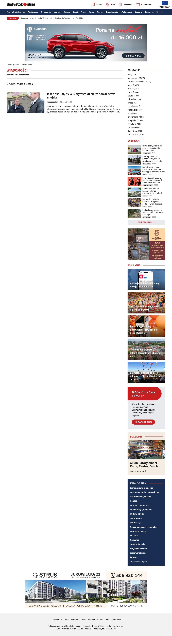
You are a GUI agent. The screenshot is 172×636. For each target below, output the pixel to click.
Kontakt (91, 620)
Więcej (159, 12)
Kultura (67, 12)
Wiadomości (33, 12)
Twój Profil (116, 620)
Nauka (99, 12)
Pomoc (100, 620)
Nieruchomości (112, 12)
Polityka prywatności (57, 626)
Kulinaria (132, 127)
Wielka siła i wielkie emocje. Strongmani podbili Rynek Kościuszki (153, 201)
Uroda (130, 103)
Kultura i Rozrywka (136, 81)
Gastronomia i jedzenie (140, 496)
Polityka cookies (74, 626)
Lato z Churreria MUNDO (39, 18)
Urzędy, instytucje (138, 553)
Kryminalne (133, 117)
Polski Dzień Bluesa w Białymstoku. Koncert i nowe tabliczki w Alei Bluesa (152, 180)
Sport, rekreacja (137, 544)
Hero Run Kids (77, 18)
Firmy (113, 4)
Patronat (74, 620)
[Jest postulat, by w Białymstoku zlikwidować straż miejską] (25, 102)
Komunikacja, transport (141, 509)
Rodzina (131, 106)
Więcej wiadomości (145, 222)
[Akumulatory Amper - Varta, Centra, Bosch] (146, 449)
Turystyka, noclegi (138, 548)
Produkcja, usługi (138, 531)
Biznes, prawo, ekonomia (141, 488)
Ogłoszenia (128, 4)
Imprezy (99, 4)
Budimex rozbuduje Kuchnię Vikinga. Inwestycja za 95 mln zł (152, 191)
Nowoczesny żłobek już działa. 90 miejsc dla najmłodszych (152, 148)
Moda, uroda (136, 518)
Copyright (87, 626)
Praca (83, 12)
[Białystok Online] (21, 4)
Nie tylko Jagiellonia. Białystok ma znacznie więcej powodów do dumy (153, 169)
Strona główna (13, 65)
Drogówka (132, 120)
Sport (75, 12)
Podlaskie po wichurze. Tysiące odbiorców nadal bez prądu (152, 212)
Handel (133, 501)
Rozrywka (134, 540)
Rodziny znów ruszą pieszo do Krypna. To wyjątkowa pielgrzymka (152, 158)
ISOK (108, 620)
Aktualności (52, 102)
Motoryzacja (127, 12)
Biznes (91, 12)
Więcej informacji (138, 471)
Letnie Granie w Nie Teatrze (60, 18)
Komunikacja (146, 4)
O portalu (55, 620)
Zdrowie (138, 12)
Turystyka (149, 12)
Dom (130, 113)
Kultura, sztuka (137, 514)
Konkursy (24, 18)
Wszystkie (132, 75)
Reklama (134, 535)
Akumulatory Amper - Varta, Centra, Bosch (144, 464)
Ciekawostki (133, 134)
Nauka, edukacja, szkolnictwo (144, 527)
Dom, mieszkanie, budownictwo (144, 492)
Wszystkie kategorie (139, 561)
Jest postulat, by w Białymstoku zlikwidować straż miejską (81, 95)
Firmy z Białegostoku (16, 12)
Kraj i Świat (133, 131)
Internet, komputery (139, 505)
